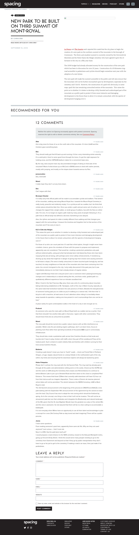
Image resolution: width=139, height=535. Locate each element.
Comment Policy (88, 134)
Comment (40, 461)
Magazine (96, 4)
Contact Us (105, 531)
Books (105, 4)
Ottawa (85, 525)
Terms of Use (105, 529)
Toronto (50, 523)
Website (39, 495)
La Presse (67, 49)
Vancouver (51, 525)
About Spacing (106, 523)
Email (38, 487)
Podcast (113, 4)
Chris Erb (18, 38)
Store (121, 4)
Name (38, 479)
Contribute (105, 527)
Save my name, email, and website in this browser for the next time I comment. (62, 504)
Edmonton (87, 529)
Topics (84, 4)
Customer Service (107, 521)
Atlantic (86, 527)
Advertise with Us (107, 525)
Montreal (87, 523)
